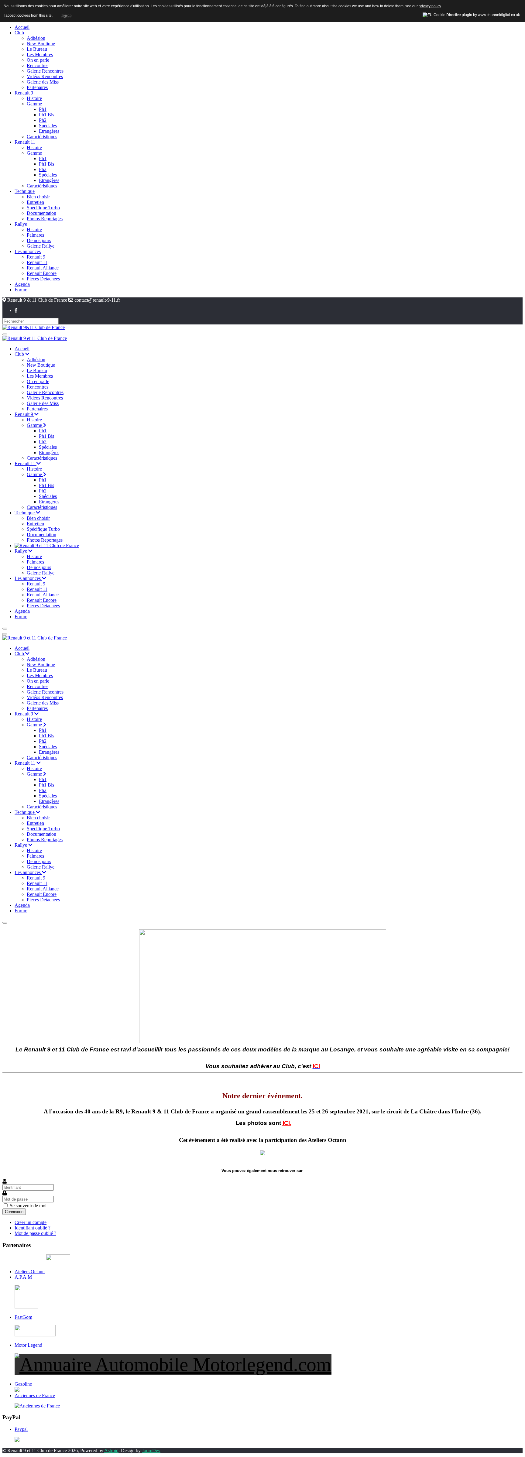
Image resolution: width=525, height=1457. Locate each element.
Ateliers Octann (30, 1271)
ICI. (287, 1123)
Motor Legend (28, 1345)
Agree (66, 15)
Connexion (14, 1211)
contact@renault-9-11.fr (97, 300)
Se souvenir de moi (28, 1205)
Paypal (21, 1429)
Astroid (111, 1450)
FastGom (23, 1317)
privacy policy (430, 6)
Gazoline (23, 1384)
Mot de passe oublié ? (35, 1233)
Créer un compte (30, 1222)
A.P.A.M (23, 1277)
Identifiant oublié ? (32, 1227)
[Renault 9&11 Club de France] (33, 327)
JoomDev (151, 1450)
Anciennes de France (35, 1395)
